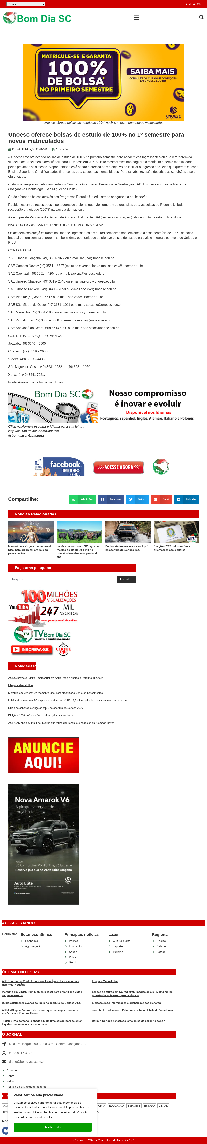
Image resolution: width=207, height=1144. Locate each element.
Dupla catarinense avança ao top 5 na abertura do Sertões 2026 (45, 708)
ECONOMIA (98, 1105)
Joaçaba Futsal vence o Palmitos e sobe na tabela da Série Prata (132, 1010)
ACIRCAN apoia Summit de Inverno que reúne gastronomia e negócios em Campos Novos (61, 722)
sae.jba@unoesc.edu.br (96, 258)
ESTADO (149, 1105)
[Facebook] (6, 1131)
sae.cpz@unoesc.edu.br (88, 273)
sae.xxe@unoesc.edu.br (98, 289)
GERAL (163, 1105)
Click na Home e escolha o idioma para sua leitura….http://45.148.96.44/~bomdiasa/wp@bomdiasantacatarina (48, 431)
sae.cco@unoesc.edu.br (97, 281)
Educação (62, 149)
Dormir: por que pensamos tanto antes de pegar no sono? (128, 1020)
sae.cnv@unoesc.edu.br (125, 266)
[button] (136, 17)
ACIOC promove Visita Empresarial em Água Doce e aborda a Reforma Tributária (56, 677)
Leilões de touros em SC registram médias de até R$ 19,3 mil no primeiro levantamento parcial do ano (68, 700)
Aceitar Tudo (52, 1127)
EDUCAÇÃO (116, 1105)
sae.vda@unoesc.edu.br (85, 297)
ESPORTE (134, 1105)
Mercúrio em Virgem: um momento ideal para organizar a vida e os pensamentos (30, 550)
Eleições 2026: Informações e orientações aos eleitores (40, 715)
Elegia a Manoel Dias (20, 685)
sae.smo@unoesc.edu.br (104, 304)
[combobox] (61, 579)
